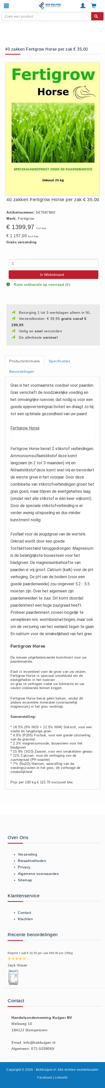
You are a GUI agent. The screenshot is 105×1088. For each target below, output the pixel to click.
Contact (24, 913)
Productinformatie (24, 361)
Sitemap (25, 880)
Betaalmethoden (32, 861)
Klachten (25, 919)
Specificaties (60, 361)
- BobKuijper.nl (45, 1069)
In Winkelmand (52, 275)
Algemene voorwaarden (38, 874)
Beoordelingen (21, 371)
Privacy (24, 867)
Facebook (44, 1077)
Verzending (27, 854)
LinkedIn (61, 1077)
